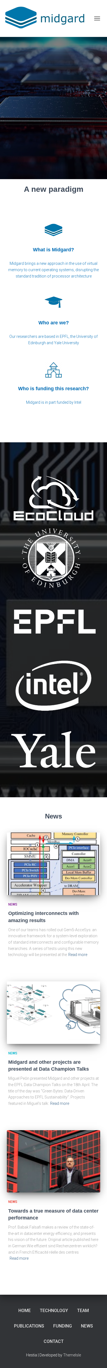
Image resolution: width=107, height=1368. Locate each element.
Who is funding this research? (53, 388)
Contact (54, 1341)
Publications (29, 1326)
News (12, 904)
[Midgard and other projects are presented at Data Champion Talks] (53, 1012)
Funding (62, 1326)
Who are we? (53, 322)
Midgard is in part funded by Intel (53, 402)
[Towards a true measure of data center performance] (53, 1161)
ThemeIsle (72, 1355)
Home (24, 1310)
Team (83, 1310)
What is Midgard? (53, 249)
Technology (54, 1310)
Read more (77, 954)
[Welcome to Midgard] (47, 18)
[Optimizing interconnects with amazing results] (53, 864)
